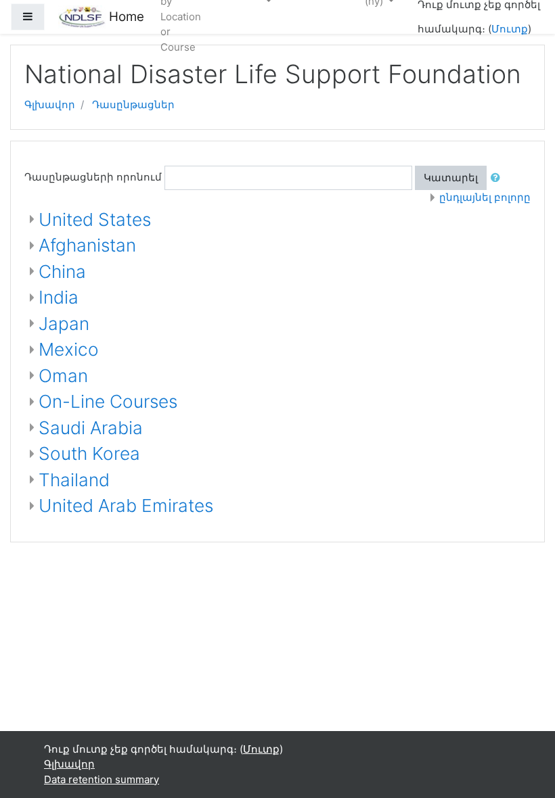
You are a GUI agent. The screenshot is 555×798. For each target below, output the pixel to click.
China (62, 271)
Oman (63, 375)
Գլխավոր (49, 104)
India (59, 297)
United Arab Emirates (126, 505)
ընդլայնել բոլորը (485, 197)
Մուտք (509, 28)
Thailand (74, 479)
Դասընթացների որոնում (93, 176)
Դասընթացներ (133, 104)
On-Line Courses (108, 401)
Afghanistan (87, 245)
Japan (64, 323)
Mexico (69, 349)
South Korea (89, 453)
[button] (498, 178)
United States (95, 219)
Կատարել (451, 177)
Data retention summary (101, 779)
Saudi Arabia (91, 427)
